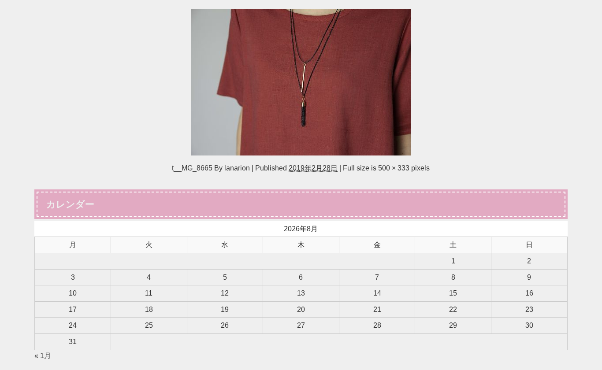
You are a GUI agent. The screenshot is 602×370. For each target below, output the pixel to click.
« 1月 (42, 355)
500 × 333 (393, 167)
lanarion (237, 167)
